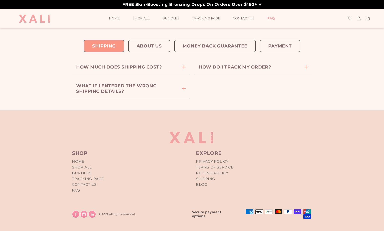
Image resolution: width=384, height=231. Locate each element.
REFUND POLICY (212, 173)
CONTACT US (84, 185)
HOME (78, 161)
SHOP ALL (82, 167)
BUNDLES (81, 173)
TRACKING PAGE (88, 179)
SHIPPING (205, 179)
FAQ (76, 190)
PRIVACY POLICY (212, 161)
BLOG (201, 185)
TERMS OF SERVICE (215, 167)
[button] (350, 18)
